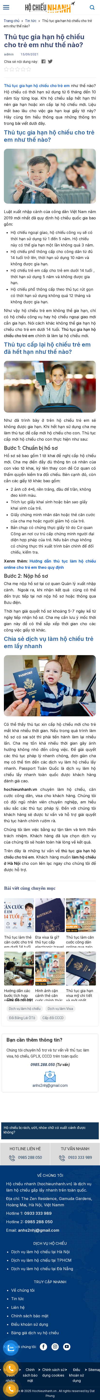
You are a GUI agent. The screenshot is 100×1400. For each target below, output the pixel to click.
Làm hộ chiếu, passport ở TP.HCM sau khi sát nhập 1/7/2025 (45, 1130)
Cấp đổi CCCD (53, 1018)
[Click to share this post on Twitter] (50, 61)
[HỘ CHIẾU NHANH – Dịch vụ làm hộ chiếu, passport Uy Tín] (50, 7)
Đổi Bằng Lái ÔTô (22, 1018)
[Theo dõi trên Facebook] (43, 1346)
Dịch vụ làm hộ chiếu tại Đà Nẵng (42, 1268)
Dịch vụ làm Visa (60, 1009)
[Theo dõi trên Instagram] (55, 1346)
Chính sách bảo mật (30, 1375)
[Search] (92, 7)
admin (9, 54)
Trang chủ (11, 21)
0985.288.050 (43, 1064)
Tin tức (30, 21)
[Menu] (6, 7)
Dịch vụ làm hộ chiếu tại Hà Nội (40, 1251)
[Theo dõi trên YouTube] (66, 1346)
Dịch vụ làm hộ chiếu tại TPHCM (41, 1260)
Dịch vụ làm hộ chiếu (25, 1009)
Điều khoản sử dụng (76, 1375)
